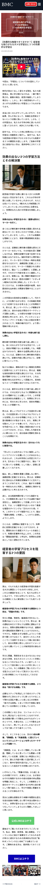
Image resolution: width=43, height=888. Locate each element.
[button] (39, 4)
